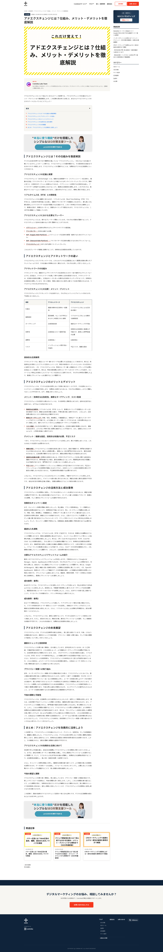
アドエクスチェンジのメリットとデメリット (41, 119)
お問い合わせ (133, 4)
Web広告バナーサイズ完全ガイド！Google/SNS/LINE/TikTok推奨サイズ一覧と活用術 (125, 33)
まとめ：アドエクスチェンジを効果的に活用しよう (43, 127)
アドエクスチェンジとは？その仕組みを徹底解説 (42, 113)
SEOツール (116, 67)
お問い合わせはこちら (81, 905)
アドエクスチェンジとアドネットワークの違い (41, 116)
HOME (25, 11)
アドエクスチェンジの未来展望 (37, 124)
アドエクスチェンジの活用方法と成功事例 (40, 122)
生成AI (115, 78)
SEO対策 (116, 70)
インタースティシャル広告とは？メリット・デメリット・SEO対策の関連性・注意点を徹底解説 (126, 40)
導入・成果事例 (100, 4)
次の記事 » (27, 867)
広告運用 (30, 11)
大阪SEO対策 (103, 938)
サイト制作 (116, 72)
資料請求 (120, 4)
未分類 (115, 81)
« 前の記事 (27, 865)
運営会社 (109, 4)
